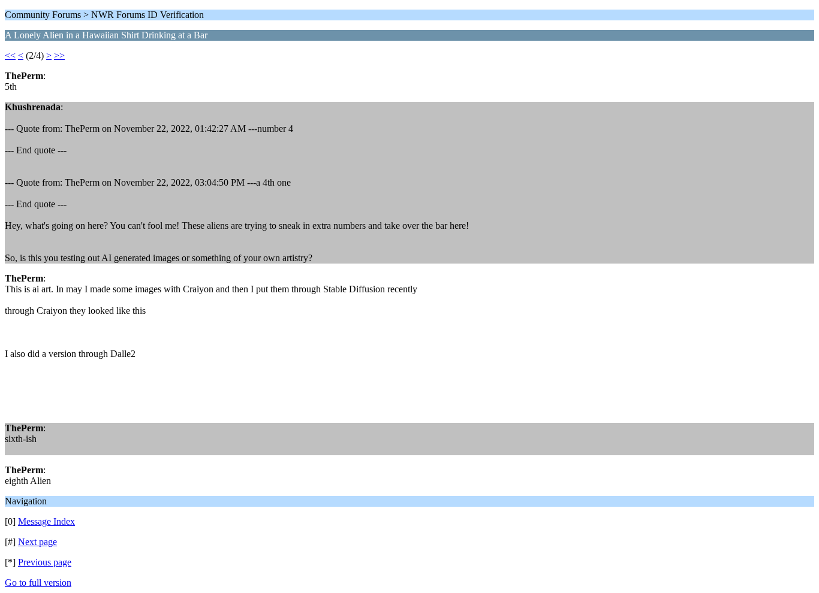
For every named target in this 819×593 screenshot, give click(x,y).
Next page (37, 542)
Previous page (44, 562)
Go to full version (38, 582)
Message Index (46, 521)
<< (10, 55)
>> (59, 55)
